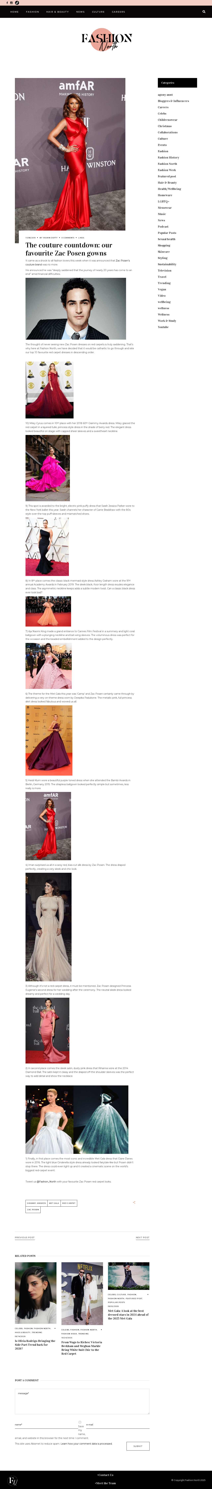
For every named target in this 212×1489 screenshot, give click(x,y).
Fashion (28, 1328)
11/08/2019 (31, 238)
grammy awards (36, 1203)
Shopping (164, 245)
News (161, 220)
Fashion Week (69, 1334)
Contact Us (106, 1475)
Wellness (163, 314)
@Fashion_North (46, 1181)
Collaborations (168, 132)
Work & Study (167, 321)
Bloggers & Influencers (173, 101)
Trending (37, 1332)
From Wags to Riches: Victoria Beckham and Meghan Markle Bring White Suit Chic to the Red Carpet (81, 1347)
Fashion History (168, 157)
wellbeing (164, 302)
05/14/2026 (20, 1336)
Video (162, 295)
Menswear (165, 208)
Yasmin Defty (50, 238)
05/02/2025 (113, 1306)
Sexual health (166, 239)
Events (162, 145)
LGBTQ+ (163, 201)
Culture (121, 1294)
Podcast (163, 226)
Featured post (134, 1298)
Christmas (165, 126)
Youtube (163, 327)
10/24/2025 (66, 1338)
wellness (163, 308)
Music (162, 214)
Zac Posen (33, 1210)
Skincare (164, 252)
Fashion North (42, 1328)
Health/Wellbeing (169, 189)
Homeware (165, 195)
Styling (162, 258)
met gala (54, 1203)
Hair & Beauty (23, 1332)
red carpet (69, 1203)
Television (164, 270)
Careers (163, 107)
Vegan (162, 289)
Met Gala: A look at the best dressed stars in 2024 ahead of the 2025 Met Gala (128, 1314)
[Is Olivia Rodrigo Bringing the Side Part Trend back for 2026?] (35, 1293)
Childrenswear (168, 120)
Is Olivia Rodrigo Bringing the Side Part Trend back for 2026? (35, 1344)
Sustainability (167, 264)
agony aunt (165, 95)
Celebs (19, 1328)
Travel (162, 277)
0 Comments (68, 238)
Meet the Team (106, 1483)
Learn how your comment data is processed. (86, 1443)
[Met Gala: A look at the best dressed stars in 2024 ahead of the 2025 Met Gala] (129, 1276)
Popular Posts (116, 1302)
